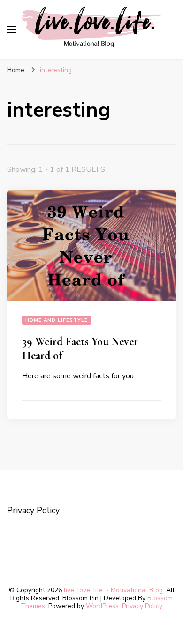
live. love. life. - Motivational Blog (113, 590)
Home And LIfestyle (56, 320)
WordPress (102, 606)
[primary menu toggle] (11, 29)
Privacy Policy (33, 510)
